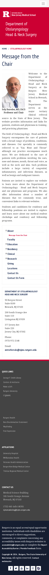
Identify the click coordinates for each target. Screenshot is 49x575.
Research (12, 258)
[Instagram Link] (33, 568)
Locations (12, 268)
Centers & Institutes (11, 382)
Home (4, 48)
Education (12, 244)
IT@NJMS (7, 395)
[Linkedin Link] (27, 568)
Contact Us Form (15, 278)
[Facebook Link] (10, 568)
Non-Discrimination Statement (15, 422)
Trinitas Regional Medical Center (16, 471)
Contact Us (12, 273)
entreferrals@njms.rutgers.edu (21, 350)
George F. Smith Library (12, 377)
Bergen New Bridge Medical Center (16, 466)
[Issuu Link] (38, 568)
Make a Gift (7, 386)
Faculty (11, 239)
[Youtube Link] (21, 568)
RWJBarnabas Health (11, 457)
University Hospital (10, 453)
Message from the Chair (18, 235)
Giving (10, 263)
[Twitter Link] (16, 568)
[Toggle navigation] (43, 3)
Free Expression (9, 431)
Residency (12, 249)
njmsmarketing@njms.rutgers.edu (16, 510)
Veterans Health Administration (15, 462)
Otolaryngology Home (20, 48)
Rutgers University (10, 391)
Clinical (11, 254)
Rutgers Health (9, 417)
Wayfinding (7, 426)
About (10, 231)
